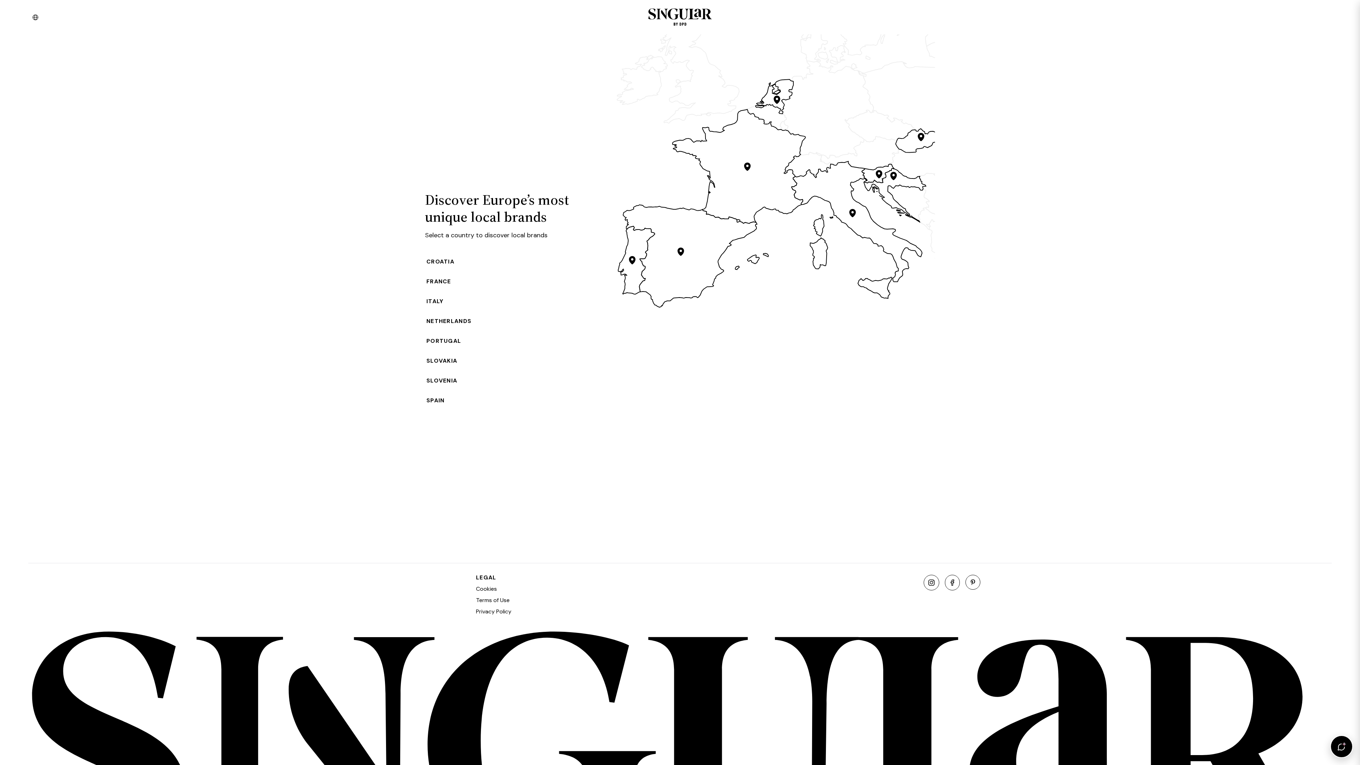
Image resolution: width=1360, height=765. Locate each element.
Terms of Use (493, 600)
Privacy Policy (493, 611)
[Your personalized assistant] (1341, 746)
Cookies (486, 589)
